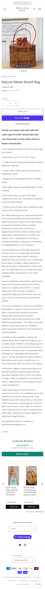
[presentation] (3, 483)
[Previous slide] (4, 42)
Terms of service (23, 580)
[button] (4, 9)
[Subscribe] (34, 528)
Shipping (4, 90)
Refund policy (37, 577)
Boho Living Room (13, 577)
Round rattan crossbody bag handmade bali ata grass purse (30, 491)
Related (40, 512)
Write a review (22, 454)
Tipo (36, 512)
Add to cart (13, 507)
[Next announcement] (40, 2)
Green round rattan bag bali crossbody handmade (12, 491)
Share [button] (6, 432)
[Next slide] (41, 42)
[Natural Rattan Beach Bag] (19, 71)
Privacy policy (12, 580)
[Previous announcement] (4, 2)
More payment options (22, 123)
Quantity (5, 99)
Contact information (23, 584)
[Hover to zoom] (22, 43)
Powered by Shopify (25, 577)
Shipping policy (35, 580)
